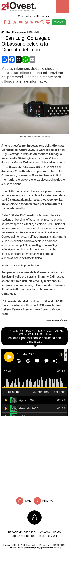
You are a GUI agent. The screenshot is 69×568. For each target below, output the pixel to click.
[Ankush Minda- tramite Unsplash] (35, 132)
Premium (51, 536)
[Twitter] (14, 21)
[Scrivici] (37, 21)
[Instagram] (9, 21)
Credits (12, 547)
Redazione (15, 532)
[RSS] (31, 21)
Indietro (47, 500)
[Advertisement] (34, 455)
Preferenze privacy (51, 547)
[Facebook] (4, 21)
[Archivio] (42, 21)
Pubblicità (30, 532)
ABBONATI (59, 22)
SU (34, 519)
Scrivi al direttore (24, 536)
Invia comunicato (50, 532)
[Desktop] (48, 21)
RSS (41, 536)
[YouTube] (20, 21)
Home (27, 500)
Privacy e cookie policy (29, 547)
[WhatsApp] (26, 21)
